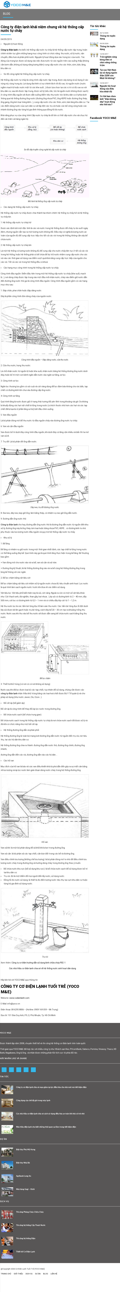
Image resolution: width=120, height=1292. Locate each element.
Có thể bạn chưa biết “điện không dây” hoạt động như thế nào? (108, 100)
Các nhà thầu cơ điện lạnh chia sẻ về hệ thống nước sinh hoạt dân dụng (42, 968)
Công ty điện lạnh (9, 50)
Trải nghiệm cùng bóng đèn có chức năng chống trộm (108, 61)
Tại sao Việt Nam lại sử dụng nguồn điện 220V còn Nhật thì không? (108, 74)
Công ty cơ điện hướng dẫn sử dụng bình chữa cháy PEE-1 (39, 963)
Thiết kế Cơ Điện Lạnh (25, 1252)
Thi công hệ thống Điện (25, 1239)
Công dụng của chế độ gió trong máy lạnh (33, 1101)
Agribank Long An (23, 1176)
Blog (45, 1274)
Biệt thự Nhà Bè (23, 1163)
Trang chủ (6, 1274)
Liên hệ (54, 1274)
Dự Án (38, 1274)
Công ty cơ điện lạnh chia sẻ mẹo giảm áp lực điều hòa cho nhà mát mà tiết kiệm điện (51, 1087)
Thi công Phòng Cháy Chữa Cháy (30, 1212)
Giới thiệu (18, 1274)
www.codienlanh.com (19, 998)
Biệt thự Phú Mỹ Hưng (25, 1150)
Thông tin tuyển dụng (107, 37)
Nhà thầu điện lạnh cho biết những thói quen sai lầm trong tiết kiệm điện (46, 1127)
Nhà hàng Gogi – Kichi (25, 1189)
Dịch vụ (29, 1274)
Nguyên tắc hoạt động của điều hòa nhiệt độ (108, 89)
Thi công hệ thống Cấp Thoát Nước (30, 1225)
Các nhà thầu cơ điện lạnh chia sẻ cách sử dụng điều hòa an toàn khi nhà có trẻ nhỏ (50, 1114)
